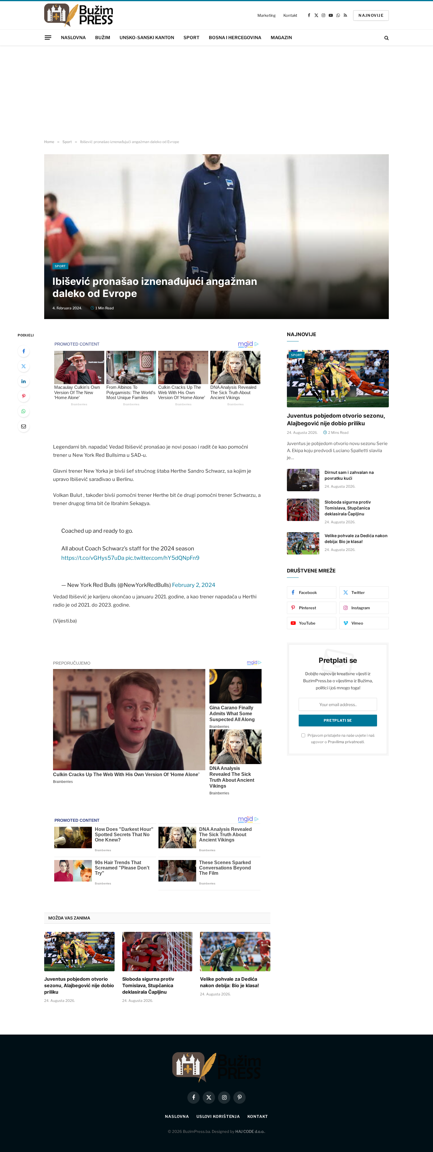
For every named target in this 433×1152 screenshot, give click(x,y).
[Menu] (48, 37)
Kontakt (290, 15)
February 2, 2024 (193, 585)
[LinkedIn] (23, 381)
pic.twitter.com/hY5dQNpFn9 (162, 558)
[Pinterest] (23, 396)
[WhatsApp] (23, 411)
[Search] (386, 37)
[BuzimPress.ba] (78, 15)
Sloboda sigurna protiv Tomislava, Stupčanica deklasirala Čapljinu (148, 985)
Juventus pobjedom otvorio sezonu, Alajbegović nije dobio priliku (79, 985)
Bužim (102, 37)
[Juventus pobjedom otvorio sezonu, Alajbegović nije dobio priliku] (79, 951)
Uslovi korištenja (218, 1116)
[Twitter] (23, 366)
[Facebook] (23, 351)
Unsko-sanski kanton (147, 37)
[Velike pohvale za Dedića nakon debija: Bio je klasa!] (235, 951)
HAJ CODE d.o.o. (250, 1131)
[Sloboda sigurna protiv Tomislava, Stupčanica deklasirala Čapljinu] (157, 951)
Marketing (266, 15)
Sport (191, 37)
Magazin (281, 37)
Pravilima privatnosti (346, 742)
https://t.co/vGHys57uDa (92, 558)
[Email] (23, 426)
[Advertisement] (216, 93)
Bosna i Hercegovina (235, 37)
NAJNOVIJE (371, 15)
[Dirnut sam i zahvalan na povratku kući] (303, 480)
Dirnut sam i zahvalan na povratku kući (349, 475)
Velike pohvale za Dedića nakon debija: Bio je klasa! (229, 982)
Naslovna (73, 37)
